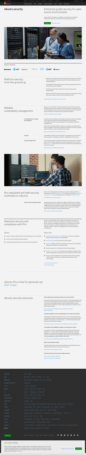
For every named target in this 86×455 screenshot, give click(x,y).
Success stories (32, 395)
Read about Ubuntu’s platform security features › (55, 99)
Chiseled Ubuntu (38, 413)
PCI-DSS (62, 193)
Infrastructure (32, 425)
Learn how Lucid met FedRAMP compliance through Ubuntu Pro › (58, 338)
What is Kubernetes (28, 379)
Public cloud (70, 404)
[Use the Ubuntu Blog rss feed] (78, 435)
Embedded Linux (33, 391)
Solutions (6, 425)
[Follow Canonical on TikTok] (75, 435)
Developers (34, 398)
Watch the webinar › (56, 23)
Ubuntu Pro (48, 143)
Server (30, 416)
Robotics (6, 388)
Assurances (66, 3)
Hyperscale (26, 401)
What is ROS (32, 388)
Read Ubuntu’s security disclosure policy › (53, 349)
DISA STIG (77, 194)
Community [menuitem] (43, 1)
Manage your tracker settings (67, 448)
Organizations (27, 398)
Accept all (78, 448)
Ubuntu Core (7, 395)
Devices (48, 422)
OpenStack (6, 373)
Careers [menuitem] (56, 1)
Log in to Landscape (51, 410)
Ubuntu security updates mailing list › (52, 356)
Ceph (5, 376)
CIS (72, 194)
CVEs (55, 3)
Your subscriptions (28, 419)
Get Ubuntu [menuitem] (50, 1)
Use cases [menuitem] (31, 1)
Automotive (26, 428)
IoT (5, 391)
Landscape (48, 243)
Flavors (39, 398)
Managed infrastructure (9, 382)
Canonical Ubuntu (7, 1)
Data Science (33, 385)
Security (6, 407)
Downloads (6, 416)
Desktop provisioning (41, 422)
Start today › (11, 285)
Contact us (47, 23)
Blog (41, 435)
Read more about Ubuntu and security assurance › (55, 131)
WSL (34, 416)
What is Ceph (27, 376)
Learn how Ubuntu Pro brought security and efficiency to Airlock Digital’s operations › (58, 309)
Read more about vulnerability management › (54, 147)
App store (26, 391)
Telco (43, 428)
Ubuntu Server (7, 401)
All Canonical (76, 1)
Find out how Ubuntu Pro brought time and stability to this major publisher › (61, 323)
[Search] (82, 1)
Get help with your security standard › (52, 197)
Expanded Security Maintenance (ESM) (54, 236)
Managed (33, 376)
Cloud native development (72, 425)
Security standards (48, 3)
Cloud (5, 404)
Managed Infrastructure (41, 425)
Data (27, 425)
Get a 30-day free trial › (49, 264)
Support (30, 373)
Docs (44, 376)
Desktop (26, 416)
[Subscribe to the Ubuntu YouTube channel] (71, 435)
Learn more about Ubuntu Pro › (51, 262)
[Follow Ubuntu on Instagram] (68, 435)
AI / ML (6, 385)
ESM (35, 3)
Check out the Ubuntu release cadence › (53, 114)
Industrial (32, 428)
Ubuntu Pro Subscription (29, 422)
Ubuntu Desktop (8, 398)
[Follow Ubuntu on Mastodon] (58, 435)
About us (26, 435)
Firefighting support (55, 419)
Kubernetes (7, 379)
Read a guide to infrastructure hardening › (53, 211)
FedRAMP (58, 193)
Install (25, 373)
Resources (49, 379)
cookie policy (19, 451)
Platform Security (28, 3)
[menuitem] (77, 1)
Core (37, 416)
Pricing (42, 419)
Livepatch (40, 3)
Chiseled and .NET (47, 413)
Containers (6, 413)
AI (24, 425)
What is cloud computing (29, 404)
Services (39, 395)
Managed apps (27, 382)
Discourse (47, 419)
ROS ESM (26, 388)
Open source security (52, 425)
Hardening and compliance (52, 251)
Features (26, 395)
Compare (37, 410)
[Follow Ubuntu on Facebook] (62, 435)
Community (38, 388)
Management (41, 391)
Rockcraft (66, 413)
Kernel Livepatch (50, 240)
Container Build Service (57, 413)
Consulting (39, 376)
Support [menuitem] (37, 1)
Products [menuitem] (25, 1)
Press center (51, 435)
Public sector (38, 428)
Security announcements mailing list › (52, 358)
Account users (36, 419)
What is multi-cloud (61, 404)
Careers (37, 435)
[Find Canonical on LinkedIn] (65, 435)
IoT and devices (61, 425)
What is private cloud (41, 404)
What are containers (28, 413)
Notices (60, 3)
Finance (47, 428)
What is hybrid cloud (51, 404)
